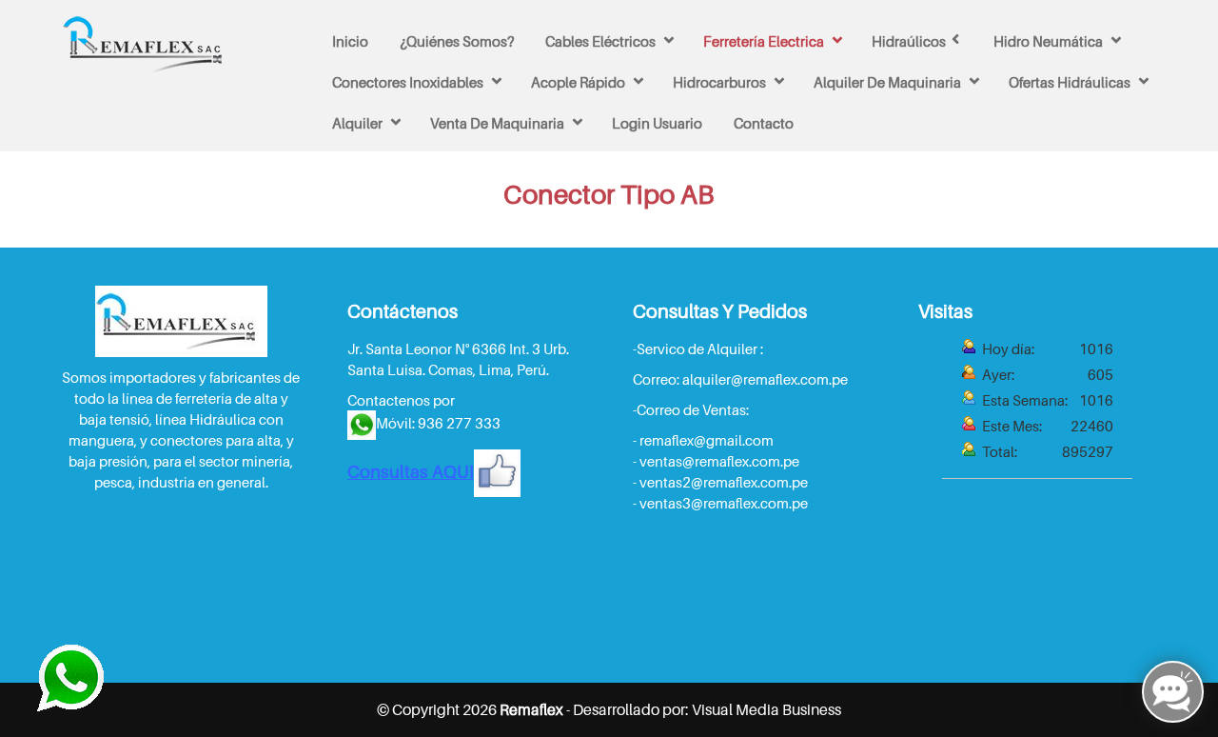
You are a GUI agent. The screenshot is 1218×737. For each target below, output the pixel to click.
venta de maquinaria (497, 122)
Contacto (764, 122)
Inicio (350, 41)
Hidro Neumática (1048, 41)
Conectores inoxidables (407, 81)
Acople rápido (578, 81)
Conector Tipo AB (609, 193)
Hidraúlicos (909, 41)
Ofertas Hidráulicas (1069, 81)
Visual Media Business (766, 709)
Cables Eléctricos (600, 41)
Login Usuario (657, 122)
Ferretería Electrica (763, 41)
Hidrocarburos (719, 81)
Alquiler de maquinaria (887, 81)
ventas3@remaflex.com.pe (723, 502)
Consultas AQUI (410, 471)
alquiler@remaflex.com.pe (765, 379)
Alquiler (357, 122)
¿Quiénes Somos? (457, 41)
